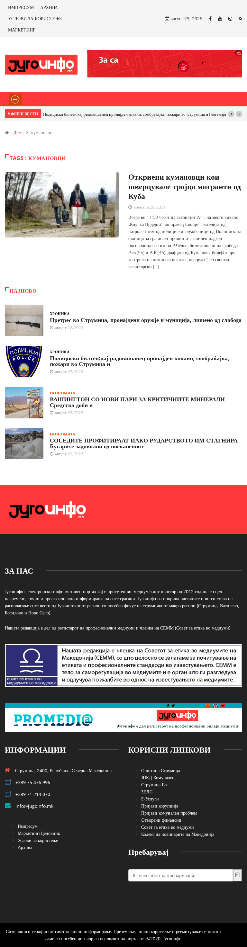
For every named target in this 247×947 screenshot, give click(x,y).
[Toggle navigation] (15, 99)
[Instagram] (230, 18)
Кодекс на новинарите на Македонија (177, 834)
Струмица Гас (154, 785)
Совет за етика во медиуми (167, 827)
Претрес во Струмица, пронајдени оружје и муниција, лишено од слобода (146, 320)
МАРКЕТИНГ (21, 30)
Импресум (28, 826)
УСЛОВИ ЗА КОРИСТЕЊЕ (35, 18)
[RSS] (240, 18)
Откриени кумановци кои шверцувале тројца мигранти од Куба (184, 186)
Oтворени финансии (161, 820)
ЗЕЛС (146, 792)
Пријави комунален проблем (169, 813)
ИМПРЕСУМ (21, 7)
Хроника (59, 313)
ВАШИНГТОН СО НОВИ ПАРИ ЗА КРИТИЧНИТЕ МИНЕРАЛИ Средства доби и (137, 402)
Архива (25, 847)
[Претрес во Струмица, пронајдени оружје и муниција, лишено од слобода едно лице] (24, 320)
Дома (18, 132)
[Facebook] (210, 18)
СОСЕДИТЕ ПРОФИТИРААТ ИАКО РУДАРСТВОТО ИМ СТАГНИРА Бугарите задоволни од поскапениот (144, 443)
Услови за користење (38, 840)
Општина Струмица (160, 770)
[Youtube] (220, 18)
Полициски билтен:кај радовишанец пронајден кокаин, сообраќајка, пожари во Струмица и (139, 361)
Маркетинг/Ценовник (39, 833)
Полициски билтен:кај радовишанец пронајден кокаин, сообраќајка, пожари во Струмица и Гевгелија (134, 114)
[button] (231, 114)
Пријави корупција (159, 806)
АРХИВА (49, 7)
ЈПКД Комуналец (158, 777)
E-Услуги (150, 799)
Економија (62, 392)
